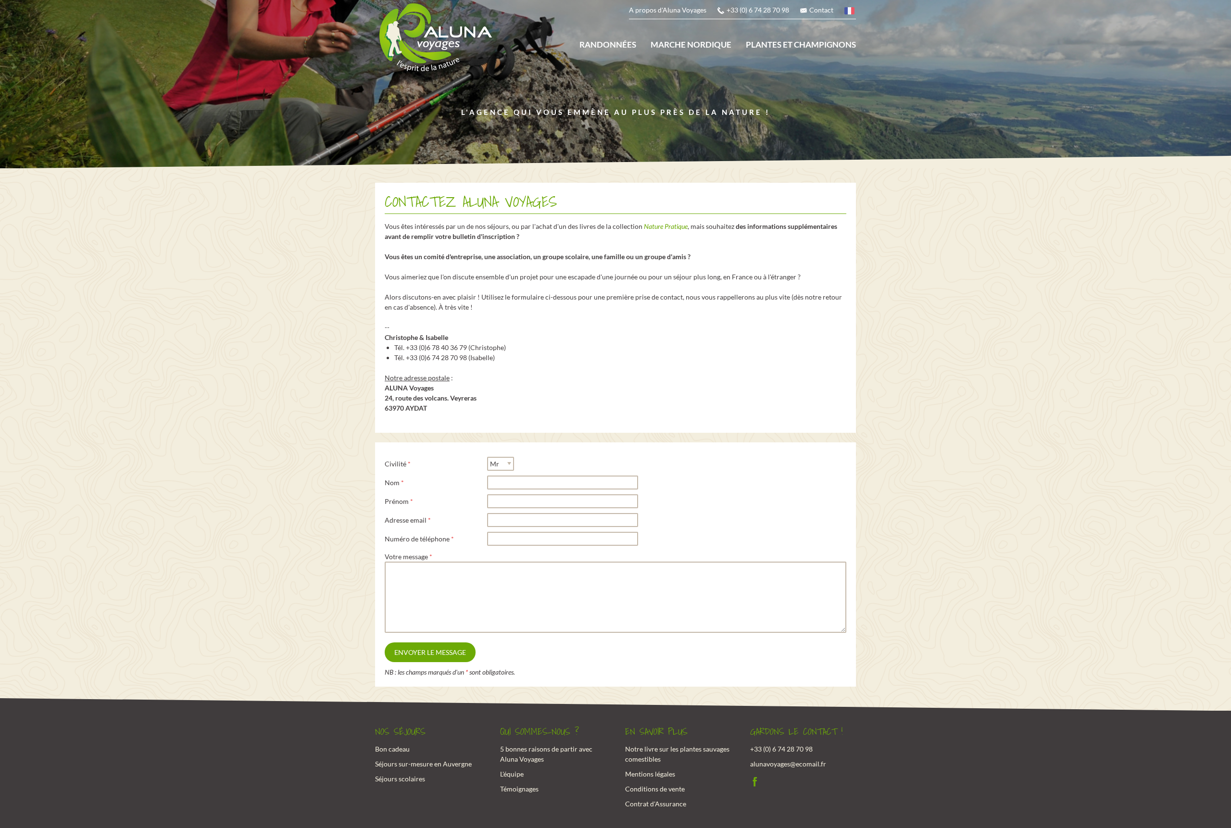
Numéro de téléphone (417, 539)
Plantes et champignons (801, 44)
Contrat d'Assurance (655, 804)
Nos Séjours (400, 732)
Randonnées (607, 44)
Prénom (397, 501)
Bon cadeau (392, 749)
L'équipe (512, 774)
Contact (821, 10)
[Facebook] (755, 781)
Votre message (406, 556)
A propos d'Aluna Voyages (667, 10)
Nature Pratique (666, 226)
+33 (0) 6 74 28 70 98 (758, 10)
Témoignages (519, 789)
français (850, 12)
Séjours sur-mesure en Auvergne (423, 764)
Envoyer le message (430, 652)
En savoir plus (656, 732)
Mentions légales (650, 774)
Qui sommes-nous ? (539, 732)
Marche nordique (691, 44)
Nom (392, 482)
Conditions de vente (655, 789)
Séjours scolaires (400, 779)
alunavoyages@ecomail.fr (788, 764)
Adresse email (406, 520)
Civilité (395, 464)
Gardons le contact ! (796, 732)
